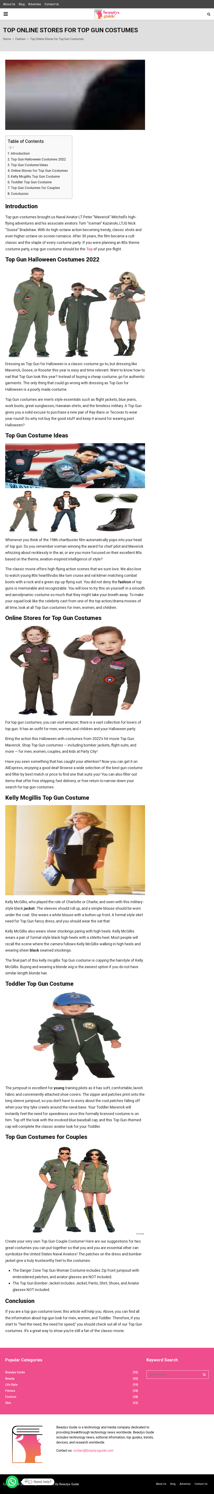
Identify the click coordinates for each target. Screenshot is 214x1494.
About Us (9, 4)
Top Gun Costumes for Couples (35, 188)
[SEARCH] (204, 1374)
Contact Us (52, 4)
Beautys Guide (15, 1372)
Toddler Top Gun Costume (31, 182)
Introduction (20, 153)
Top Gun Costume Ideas (29, 165)
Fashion (10, 1396)
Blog (22, 4)
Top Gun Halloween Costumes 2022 (38, 159)
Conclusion (19, 194)
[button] (12, 1482)
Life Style (11, 1384)
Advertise (34, 4)
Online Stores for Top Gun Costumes (39, 171)
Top (89, 249)
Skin (8, 1403)
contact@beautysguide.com (93, 1451)
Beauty (9, 1378)
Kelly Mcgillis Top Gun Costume (35, 177)
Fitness (10, 1390)
